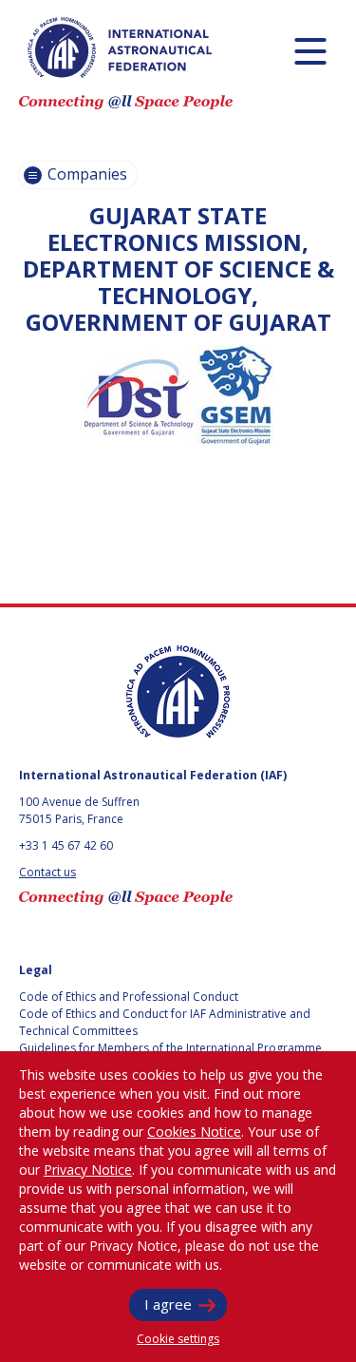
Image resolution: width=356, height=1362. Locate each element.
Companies (85, 173)
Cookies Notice (194, 1131)
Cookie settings (178, 1339)
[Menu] (310, 51)
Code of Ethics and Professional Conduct (128, 996)
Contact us (47, 872)
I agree (168, 1304)
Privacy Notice (88, 1170)
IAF (119, 47)
